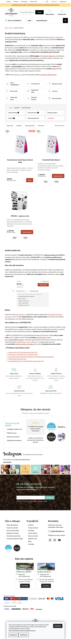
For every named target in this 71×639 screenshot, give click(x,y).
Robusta (58, 37)
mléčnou (17, 344)
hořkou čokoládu (27, 344)
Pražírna (8, 1)
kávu (19, 75)
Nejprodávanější (29, 125)
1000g (56, 181)
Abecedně (40, 125)
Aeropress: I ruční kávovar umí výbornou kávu (22, 354)
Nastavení (12, 635)
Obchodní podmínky (13, 536)
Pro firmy (15, 1)
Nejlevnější (9, 125)
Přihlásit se (49, 497)
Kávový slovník (32, 536)
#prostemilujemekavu (22, 459)
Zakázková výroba (12, 533)
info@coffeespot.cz (57, 531)
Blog (29, 541)
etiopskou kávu (41, 337)
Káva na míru (32, 1)
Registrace (62, 1)
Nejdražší (18, 125)
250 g (23, 342)
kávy (28, 37)
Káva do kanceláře (12, 530)
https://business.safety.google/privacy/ (21, 630)
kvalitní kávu (15, 37)
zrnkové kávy (19, 314)
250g (45, 181)
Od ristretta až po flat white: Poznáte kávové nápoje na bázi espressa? (30, 357)
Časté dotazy (32, 533)
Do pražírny (24, 585)
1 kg (35, 342)
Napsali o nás (32, 538)
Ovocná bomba (25, 107)
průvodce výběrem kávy (48, 75)
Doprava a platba (11, 527)
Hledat (39, 12)
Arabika (50, 37)
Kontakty (31, 544)
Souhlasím (57, 626)
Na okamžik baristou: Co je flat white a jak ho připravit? (25, 361)
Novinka (16, 107)
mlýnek (53, 69)
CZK (46, 1)
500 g (28, 342)
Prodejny (31, 530)
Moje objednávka (11, 525)
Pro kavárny (23, 1)
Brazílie (10, 340)
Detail (29, 180)
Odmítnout (23, 635)
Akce (9, 107)
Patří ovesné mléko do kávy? (17, 359)
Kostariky (20, 340)
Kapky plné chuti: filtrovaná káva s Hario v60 (22, 352)
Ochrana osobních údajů (14, 538)
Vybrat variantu (57, 176)
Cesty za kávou (32, 527)
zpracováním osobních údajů (38, 501)
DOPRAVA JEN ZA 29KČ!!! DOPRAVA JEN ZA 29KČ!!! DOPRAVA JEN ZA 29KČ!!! (35, 5)
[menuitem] (12, 20)
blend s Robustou (49, 56)
